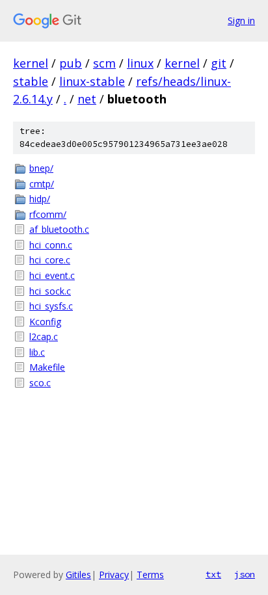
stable (30, 81)
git (218, 63)
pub (70, 63)
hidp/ (39, 198)
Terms (150, 574)
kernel (30, 63)
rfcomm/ (47, 214)
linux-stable (92, 81)
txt (213, 574)
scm (104, 63)
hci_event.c (52, 275)
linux (140, 63)
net (86, 99)
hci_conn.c (50, 245)
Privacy (114, 574)
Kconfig (45, 321)
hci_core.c (49, 260)
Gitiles (78, 574)
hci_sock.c (50, 291)
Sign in (241, 20)
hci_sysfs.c (51, 306)
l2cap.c (43, 336)
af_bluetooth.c (59, 229)
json (244, 574)
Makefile (47, 367)
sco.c (40, 383)
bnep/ (41, 168)
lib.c (37, 352)
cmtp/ (41, 184)
